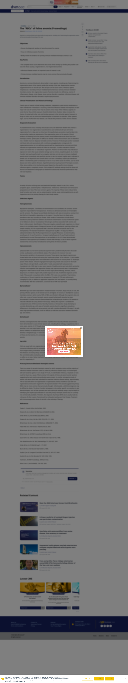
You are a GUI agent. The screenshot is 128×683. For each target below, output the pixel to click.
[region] (64, 679)
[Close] (125, 678)
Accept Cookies (109, 679)
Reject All (99, 679)
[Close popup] (81, 328)
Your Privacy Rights (87, 679)
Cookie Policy (22, 681)
